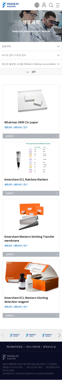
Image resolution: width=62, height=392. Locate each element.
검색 (33, 71)
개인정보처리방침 (14, 346)
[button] (58, 335)
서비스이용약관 (33, 346)
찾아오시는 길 (49, 346)
